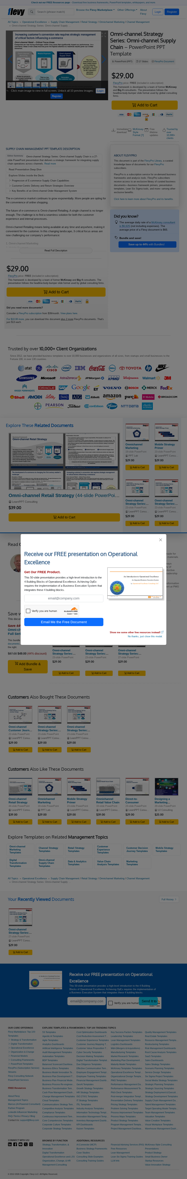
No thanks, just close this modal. (145, 636)
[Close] (161, 540)
